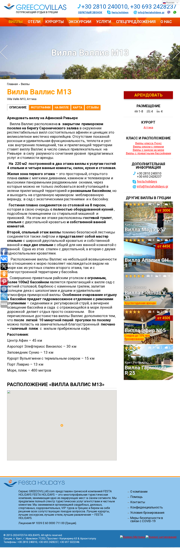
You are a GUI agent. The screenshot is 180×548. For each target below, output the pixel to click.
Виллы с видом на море (148, 150)
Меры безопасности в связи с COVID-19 (146, 519)
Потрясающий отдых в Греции (37, 12)
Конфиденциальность (146, 507)
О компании (138, 491)
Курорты (54, 22)
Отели (34, 22)
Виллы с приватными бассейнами (148, 153)
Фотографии (40, 107)
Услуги (103, 22)
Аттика (148, 127)
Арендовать (148, 95)
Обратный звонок (90, 12)
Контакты (137, 502)
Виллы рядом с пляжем (148, 146)
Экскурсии (80, 22)
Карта (77, 107)
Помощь (136, 496)
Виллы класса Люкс (148, 143)
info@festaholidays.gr (151, 12)
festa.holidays (119, 12)
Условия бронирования (147, 512)
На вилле (62, 107)
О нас (166, 22)
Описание (18, 107)
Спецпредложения (136, 22)
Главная (12, 84)
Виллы (16, 22)
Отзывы (92, 107)
